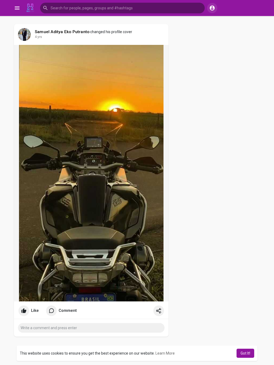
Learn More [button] (165, 353)
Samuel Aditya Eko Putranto (62, 31)
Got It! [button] (245, 353)
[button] (122, 8)
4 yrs (38, 37)
